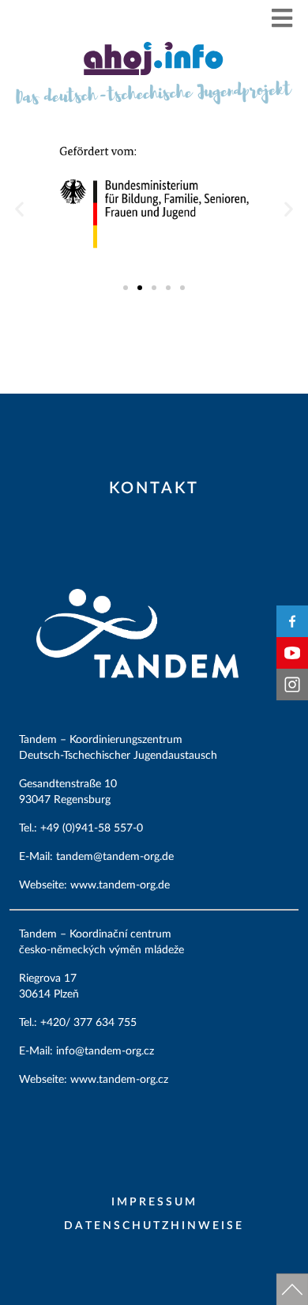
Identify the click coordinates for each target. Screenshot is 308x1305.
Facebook (292, 621)
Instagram (292, 684)
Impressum (154, 1202)
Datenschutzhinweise (154, 1225)
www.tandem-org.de (120, 885)
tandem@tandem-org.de (116, 856)
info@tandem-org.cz (106, 1051)
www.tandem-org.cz (119, 1079)
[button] (282, 18)
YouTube (292, 653)
